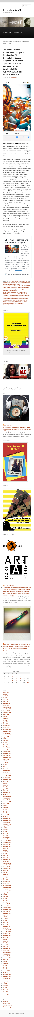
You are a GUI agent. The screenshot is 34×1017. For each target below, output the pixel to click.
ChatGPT (8, 284)
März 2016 (5, 924)
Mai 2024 (5, 742)
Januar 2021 (6, 816)
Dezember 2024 (7, 729)
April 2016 (5, 922)
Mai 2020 (5, 831)
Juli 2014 (5, 961)
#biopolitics (21, 294)
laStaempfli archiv (7, 32)
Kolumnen (14, 287)
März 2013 (5, 991)
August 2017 (6, 893)
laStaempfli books (18, 32)
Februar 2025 (6, 725)
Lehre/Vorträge (19, 289)
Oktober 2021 (6, 800)
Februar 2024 (6, 748)
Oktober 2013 (6, 978)
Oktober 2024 (6, 733)
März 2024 (5, 746)
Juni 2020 (5, 829)
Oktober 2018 (6, 867)
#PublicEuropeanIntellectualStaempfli (17, 301)
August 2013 (6, 982)
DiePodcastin (8, 425)
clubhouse (13, 284)
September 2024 (7, 735)
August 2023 (6, 759)
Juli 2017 (5, 894)
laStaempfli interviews (22, 29)
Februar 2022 (6, 792)
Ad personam (13, 282)
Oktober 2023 (6, 755)
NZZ (16, 290)
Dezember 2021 (7, 796)
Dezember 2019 (7, 841)
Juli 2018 (5, 872)
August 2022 (6, 781)
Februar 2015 (6, 948)
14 (20, 678)
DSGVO (16, 36)
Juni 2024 (5, 740)
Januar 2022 (6, 794)
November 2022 (7, 776)
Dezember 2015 (7, 930)
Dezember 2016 (7, 907)
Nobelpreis (12, 290)
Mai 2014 (5, 965)
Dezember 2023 (7, 751)
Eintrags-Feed (6, 1003)
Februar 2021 (6, 815)
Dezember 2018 (7, 863)
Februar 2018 (6, 881)
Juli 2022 (5, 783)
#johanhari (8, 300)
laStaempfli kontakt (7, 36)
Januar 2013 (6, 995)
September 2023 (7, 757)
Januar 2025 (6, 727)
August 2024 (6, 737)
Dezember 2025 (7, 707)
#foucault (25, 298)
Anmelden (5, 1001)
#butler (26, 294)
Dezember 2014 (7, 952)
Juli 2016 (5, 917)
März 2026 (5, 701)
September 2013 (7, 980)
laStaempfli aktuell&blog (8, 29)
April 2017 (5, 900)
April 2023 (5, 766)
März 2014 (5, 969)
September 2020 (7, 824)
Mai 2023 (5, 764)
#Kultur (14, 300)
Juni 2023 (5, 763)
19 (12, 680)
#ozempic (5, 301)
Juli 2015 (5, 939)
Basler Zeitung (21, 282)
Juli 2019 (5, 850)
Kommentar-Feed (7, 1005)
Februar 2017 (6, 904)
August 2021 (6, 803)
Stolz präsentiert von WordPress (17, 1013)
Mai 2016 (5, 920)
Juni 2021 (5, 807)
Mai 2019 (5, 854)
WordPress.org (7, 1007)
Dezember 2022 (7, 774)
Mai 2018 (5, 876)
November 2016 (7, 909)
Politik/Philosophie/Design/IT (10, 292)
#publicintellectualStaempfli (9, 303)
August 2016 (6, 915)
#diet (18, 297)
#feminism (10, 298)
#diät (15, 297)
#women (16, 305)
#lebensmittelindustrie (21, 300)
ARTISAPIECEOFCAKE (9, 585)
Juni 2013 (5, 985)
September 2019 (7, 846)
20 (16, 680)
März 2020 (5, 835)
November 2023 (7, 753)
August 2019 (6, 848)
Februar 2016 (6, 926)
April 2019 (5, 855)
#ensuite (5, 298)
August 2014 (6, 959)
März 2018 (5, 880)
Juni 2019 (5, 852)
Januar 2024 (6, 750)
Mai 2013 (5, 987)
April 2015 (5, 945)
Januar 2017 (6, 906)
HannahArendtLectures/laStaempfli (11, 286)
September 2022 (7, 779)
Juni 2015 (5, 941)
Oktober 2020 (6, 822)
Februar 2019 (6, 859)
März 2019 (5, 857)
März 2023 (5, 768)
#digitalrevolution (24, 297)
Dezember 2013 (7, 974)
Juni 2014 (5, 963)
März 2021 (5, 813)
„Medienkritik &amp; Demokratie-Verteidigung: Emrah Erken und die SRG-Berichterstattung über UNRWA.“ (16, 648)
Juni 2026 (5, 696)
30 (28, 682)
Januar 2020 (6, 839)
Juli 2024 (5, 738)
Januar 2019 (6, 861)
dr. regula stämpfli (12, 10)
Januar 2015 (6, 950)
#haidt (4, 300)
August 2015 (6, 937)
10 (4, 678)
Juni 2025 (5, 718)
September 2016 (7, 913)
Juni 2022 (5, 785)
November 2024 (7, 731)
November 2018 (7, 865)
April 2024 (5, 744)
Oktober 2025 (6, 711)
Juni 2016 (5, 919)
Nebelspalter (6, 290)
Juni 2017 (5, 896)
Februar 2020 (6, 837)
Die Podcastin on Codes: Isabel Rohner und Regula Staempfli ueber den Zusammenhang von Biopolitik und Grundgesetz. (17, 429)
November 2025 (7, 709)
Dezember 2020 (7, 818)
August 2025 (6, 714)
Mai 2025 (5, 720)
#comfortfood (6, 295)
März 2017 (5, 902)
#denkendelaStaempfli (8, 297)
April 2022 (5, 789)
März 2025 (5, 724)
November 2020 (7, 820)
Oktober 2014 (6, 956)
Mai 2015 (5, 943)
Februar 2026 (6, 703)
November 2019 (7, 842)
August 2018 (6, 870)
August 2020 (6, 826)
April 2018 (5, 878)
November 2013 (7, 976)
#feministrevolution (18, 298)
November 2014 (7, 954)
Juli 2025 (5, 716)
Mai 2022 (5, 787)
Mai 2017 (5, 898)
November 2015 (7, 932)
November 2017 (7, 887)
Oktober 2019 (6, 844)
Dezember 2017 (7, 885)
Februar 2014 (6, 971)
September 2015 (7, 935)
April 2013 (5, 989)
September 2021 (7, 802)
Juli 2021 (5, 805)
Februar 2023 (6, 770)
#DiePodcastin (6, 282)
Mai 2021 (5, 809)
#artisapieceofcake (16, 281)
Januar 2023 (6, 772)
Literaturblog (27, 289)
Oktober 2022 (6, 777)
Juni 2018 (5, 874)
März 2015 (5, 946)
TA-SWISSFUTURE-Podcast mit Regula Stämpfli (17, 644)
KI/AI (10, 287)
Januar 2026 (6, 705)
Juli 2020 (5, 828)
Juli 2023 (5, 761)
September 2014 (7, 958)
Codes (18, 284)
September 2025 (7, 712)
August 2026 (6, 692)
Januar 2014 (6, 972)
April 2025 (5, 722)
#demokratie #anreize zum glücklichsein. (20, 295)
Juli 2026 (5, 694)
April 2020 (5, 833)
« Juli (8, 686)
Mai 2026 (5, 698)
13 (16, 678)
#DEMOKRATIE (25, 281)
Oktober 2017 (6, 889)
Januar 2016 (6, 928)
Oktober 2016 (6, 911)
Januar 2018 (6, 883)
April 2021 (5, 811)
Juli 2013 (5, 984)
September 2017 (7, 891)
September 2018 (7, 868)
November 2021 (7, 798)
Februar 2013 (6, 993)
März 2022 (5, 790)
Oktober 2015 (6, 933)
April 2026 (5, 700)
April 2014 (5, 967)
